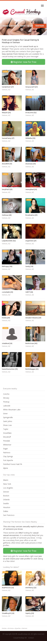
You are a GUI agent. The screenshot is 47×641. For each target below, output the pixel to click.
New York (7, 484)
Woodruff (7, 437)
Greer (5, 413)
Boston (6, 495)
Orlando (6, 499)
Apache (17, 628)
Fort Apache (8, 460)
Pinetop (6, 402)
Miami (5, 480)
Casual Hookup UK (20, 638)
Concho (6, 394)
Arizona (10, 628)
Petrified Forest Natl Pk (12, 464)
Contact (31, 638)
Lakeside (6, 405)
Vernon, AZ (6, 90)
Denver (6, 492)
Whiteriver (7, 444)
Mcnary (6, 398)
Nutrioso (6, 452)
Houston (6, 507)
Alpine (5, 468)
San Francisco (8, 515)
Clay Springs (8, 456)
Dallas (5, 511)
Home (4, 628)
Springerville (8, 417)
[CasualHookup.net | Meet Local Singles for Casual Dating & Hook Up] (22, 12)
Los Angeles (8, 488)
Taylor (5, 429)
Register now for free (24, 61)
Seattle (6, 503)
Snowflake (7, 433)
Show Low (7, 425)
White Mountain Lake (11, 409)
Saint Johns (7, 421)
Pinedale (6, 441)
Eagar (5, 448)
